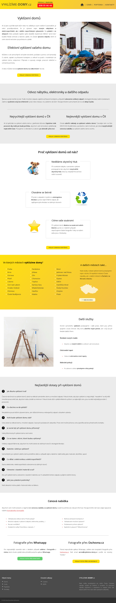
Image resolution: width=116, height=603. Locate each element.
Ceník (5, 584)
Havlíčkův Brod (62, 285)
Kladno (34, 294)
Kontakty (6, 589)
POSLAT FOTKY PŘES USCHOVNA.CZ (86, 561)
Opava (59, 278)
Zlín (33, 275)
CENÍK (89, 5)
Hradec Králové (13, 288)
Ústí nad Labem (14, 285)
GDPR (44, 584)
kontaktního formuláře (15, 510)
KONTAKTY (109, 5)
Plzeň (10, 278)
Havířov (35, 291)
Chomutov (36, 278)
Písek (59, 294)
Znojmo (60, 291)
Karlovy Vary (37, 285)
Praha (10, 269)
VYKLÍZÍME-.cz (16, 4)
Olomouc (11, 291)
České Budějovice (14, 294)
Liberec (10, 282)
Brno (9, 272)
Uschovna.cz (64, 552)
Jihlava (34, 272)
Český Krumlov (62, 288)
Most (59, 269)
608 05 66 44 (45, 5)
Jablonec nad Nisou (64, 272)
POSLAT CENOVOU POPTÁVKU (29, 75)
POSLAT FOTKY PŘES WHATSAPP (30, 558)
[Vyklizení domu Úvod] (82, 6)
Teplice (35, 282)
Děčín (59, 282)
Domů (6, 582)
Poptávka (7, 587)
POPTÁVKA (98, 5)
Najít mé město (88, 300)
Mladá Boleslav (38, 288)
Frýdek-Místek (62, 275)
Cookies (45, 582)
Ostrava (11, 275)
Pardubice (36, 269)
